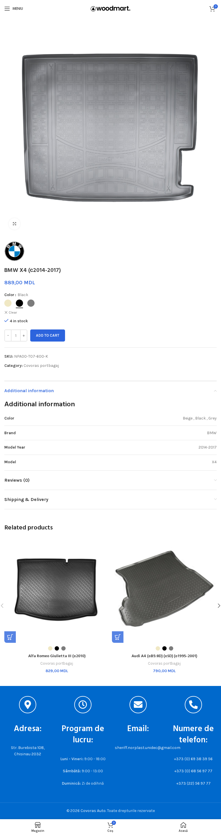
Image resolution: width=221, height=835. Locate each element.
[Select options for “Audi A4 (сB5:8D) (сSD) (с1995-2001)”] (117, 637)
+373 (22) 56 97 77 (193, 783)
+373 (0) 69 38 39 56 (193, 758)
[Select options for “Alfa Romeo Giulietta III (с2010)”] (10, 637)
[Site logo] (110, 8)
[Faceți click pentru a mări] (14, 224)
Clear (13, 312)
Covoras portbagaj (41, 365)
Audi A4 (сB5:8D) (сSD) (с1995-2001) (164, 656)
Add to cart (47, 335)
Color (9, 294)
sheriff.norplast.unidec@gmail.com (147, 747)
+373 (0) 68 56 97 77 (193, 771)
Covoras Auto (93, 810)
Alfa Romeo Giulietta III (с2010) (56, 656)
